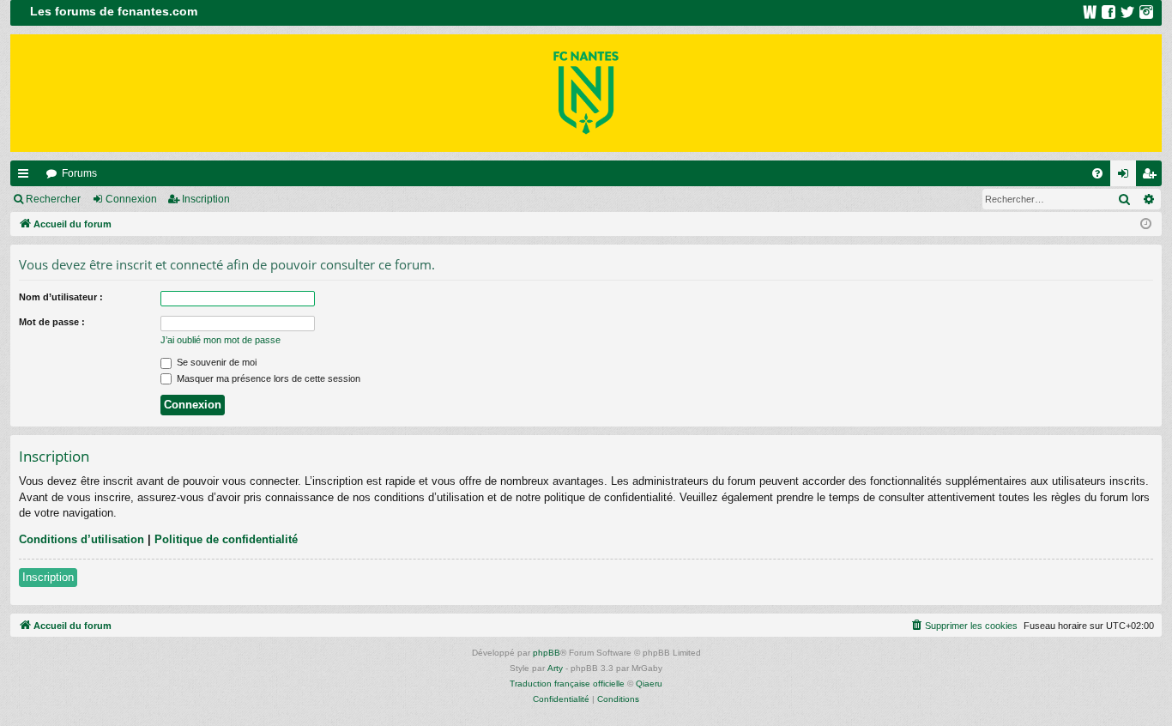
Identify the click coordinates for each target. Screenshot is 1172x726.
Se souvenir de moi (215, 362)
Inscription (206, 199)
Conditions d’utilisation (81, 539)
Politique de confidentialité (226, 539)
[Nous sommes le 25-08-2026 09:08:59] (1145, 224)
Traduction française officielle (567, 683)
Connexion (131, 199)
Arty (555, 668)
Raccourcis (26, 176)
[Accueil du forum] (586, 93)
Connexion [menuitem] (1126, 176)
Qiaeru (649, 683)
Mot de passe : (52, 322)
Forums (79, 173)
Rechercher (53, 199)
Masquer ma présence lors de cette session (267, 378)
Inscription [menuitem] (1152, 176)
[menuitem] (1097, 173)
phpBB (546, 652)
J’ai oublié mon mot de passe (220, 340)
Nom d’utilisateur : (61, 297)
